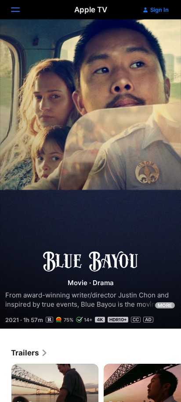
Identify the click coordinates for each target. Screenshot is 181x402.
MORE (165, 305)
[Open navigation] (20, 9)
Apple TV (90, 9)
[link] (29, 353)
